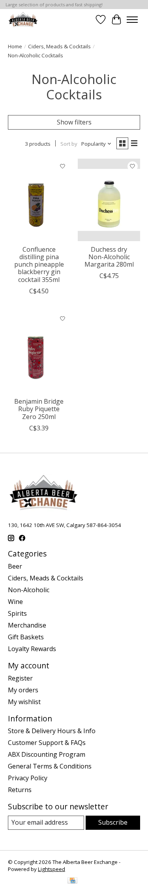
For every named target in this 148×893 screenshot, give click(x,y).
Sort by (68, 143)
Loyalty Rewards (32, 648)
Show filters (74, 122)
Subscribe (112, 822)
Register (20, 678)
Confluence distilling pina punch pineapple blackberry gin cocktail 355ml (39, 264)
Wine (15, 601)
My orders (23, 690)
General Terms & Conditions (50, 766)
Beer (15, 566)
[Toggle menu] (132, 19)
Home (15, 46)
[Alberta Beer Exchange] (23, 19)
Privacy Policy (27, 778)
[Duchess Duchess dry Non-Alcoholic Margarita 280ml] (109, 200)
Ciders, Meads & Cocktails (59, 46)
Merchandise (27, 625)
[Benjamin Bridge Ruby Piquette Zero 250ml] (39, 352)
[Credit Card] (72, 881)
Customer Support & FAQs (47, 742)
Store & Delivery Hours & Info (52, 730)
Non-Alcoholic (28, 590)
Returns (20, 789)
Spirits (17, 613)
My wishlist (24, 701)
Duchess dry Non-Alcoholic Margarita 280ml (109, 257)
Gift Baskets (26, 637)
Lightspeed (51, 869)
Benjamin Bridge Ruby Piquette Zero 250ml (39, 409)
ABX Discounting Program (46, 754)
